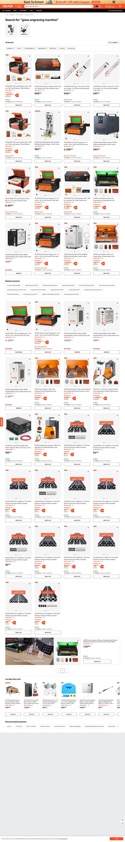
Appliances (12, 14)
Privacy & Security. (63, 838)
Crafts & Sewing (19, 14)
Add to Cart (18, 105)
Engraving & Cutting (29, 14)
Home (6, 14)
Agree (116, 838)
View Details (18, 352)
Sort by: (110, 42)
